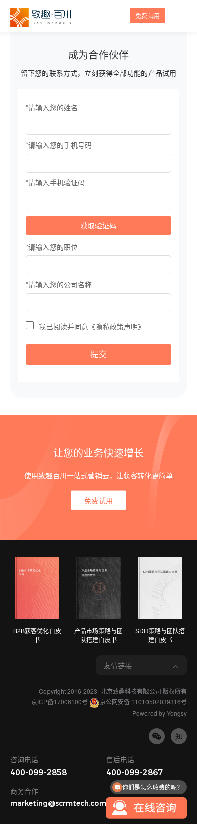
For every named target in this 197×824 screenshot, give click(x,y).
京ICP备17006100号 (59, 701)
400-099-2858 (38, 772)
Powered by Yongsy (159, 713)
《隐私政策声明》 (116, 326)
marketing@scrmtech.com (58, 803)
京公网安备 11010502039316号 (143, 701)
